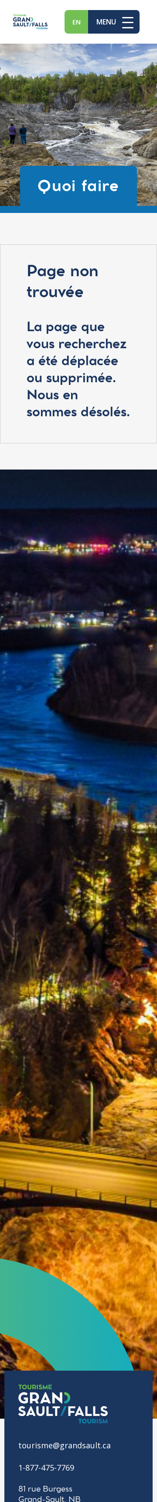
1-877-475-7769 (46, 1467)
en (76, 21)
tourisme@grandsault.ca (64, 1445)
